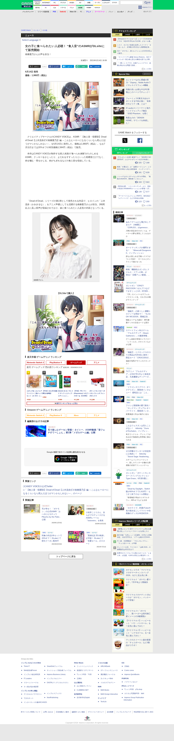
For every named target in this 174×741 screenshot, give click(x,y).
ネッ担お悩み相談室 (31, 687)
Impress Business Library (56, 674)
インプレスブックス (54, 693)
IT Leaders (28, 678)
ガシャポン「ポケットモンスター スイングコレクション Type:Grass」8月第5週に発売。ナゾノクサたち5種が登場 (138, 478)
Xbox (76, 415)
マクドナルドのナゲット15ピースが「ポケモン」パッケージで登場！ (138, 597)
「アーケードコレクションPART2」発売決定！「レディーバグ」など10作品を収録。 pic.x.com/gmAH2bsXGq (134, 198)
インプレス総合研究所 (32, 674)
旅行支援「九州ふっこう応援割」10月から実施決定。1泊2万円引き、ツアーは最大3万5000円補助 (134, 537)
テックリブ (102, 698)
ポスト (36, 66)
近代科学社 (78, 694)
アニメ (96, 362)
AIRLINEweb (105, 666)
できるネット (29, 698)
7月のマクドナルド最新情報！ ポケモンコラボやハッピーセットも (136, 564)
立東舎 (79, 678)
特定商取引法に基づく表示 (143, 712)
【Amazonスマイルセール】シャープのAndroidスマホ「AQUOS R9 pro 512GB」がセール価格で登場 (134, 41)
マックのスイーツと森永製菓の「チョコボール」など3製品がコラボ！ (138, 642)
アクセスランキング (127, 31)
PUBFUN (125, 678)
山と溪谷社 (78, 683)
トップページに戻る (66, 556)
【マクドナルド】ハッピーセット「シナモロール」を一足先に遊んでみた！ (138, 633)
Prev (29, 385)
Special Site (124, 74)
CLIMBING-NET (82, 690)
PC (81, 12)
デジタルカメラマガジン (33, 694)
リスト (44, 66)
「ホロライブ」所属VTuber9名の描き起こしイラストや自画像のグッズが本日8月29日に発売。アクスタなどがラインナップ (138, 513)
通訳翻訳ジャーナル (108, 674)
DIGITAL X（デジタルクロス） (58, 683)
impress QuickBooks (131, 674)
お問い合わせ (48, 712)
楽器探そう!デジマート (85, 670)
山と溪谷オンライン (84, 686)
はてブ (70, 66)
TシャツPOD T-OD (84, 674)
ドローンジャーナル (31, 683)
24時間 (127, 35)
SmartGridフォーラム (55, 666)
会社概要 (110, 712)
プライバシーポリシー (96, 712)
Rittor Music (78, 663)
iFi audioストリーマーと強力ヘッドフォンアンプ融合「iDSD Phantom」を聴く (138, 111)
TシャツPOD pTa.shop (133, 689)
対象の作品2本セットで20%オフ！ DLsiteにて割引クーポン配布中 (52, 538)
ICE (123, 663)
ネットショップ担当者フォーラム (59, 670)
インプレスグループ (123, 712)
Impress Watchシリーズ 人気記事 (133, 521)
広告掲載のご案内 (62, 712)
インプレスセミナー (54, 678)
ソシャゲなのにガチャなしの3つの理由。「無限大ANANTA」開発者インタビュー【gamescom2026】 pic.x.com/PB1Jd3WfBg (134, 179)
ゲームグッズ (76, 362)
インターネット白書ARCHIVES (35, 702)
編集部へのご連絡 (78, 712)
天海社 (126, 666)
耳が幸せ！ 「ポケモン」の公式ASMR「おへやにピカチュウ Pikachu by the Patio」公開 (51, 514)
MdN (99, 687)
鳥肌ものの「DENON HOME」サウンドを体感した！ (137, 120)
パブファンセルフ (130, 682)
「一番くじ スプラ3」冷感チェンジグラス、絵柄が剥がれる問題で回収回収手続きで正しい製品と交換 (134, 65)
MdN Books (105, 690)
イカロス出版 (103, 663)
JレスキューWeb (107, 678)
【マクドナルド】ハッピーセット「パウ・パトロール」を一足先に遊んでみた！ (138, 623)
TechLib (103, 702)
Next (103, 385)
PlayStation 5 (56, 362)
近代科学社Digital (83, 697)
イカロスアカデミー (108, 683)
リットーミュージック (85, 666)
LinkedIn (97, 66)
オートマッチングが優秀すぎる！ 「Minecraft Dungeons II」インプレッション (138, 250)
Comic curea (129, 670)
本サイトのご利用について (30, 712)
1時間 (117, 35)
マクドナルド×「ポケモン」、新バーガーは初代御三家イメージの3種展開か (138, 613)
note (83, 66)
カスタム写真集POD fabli (134, 693)
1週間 (138, 35)
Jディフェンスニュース (109, 670)
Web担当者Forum (30, 670)
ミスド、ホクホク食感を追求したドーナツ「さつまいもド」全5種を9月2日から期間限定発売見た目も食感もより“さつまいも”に (134, 47)
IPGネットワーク (128, 686)
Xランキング (124, 149)
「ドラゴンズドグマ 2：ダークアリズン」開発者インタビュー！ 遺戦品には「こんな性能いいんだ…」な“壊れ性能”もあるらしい (138, 392)
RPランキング (122, 153)
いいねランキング (142, 153)
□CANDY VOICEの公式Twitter (38, 486)
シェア (56, 66)
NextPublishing (52, 697)
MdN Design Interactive (109, 694)
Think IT (27, 666)
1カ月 (148, 35)
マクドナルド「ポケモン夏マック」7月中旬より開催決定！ (138, 582)
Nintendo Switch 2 (35, 362)
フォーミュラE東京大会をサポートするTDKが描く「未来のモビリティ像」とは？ (138, 101)
